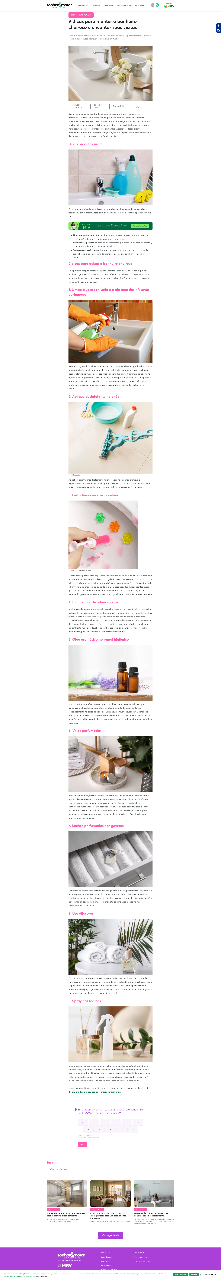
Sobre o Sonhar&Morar (142, 1257)
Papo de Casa (83, 5)
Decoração (96, 5)
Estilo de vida (108, 5)
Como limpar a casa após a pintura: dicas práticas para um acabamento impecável (108, 1215)
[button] (208, 1274)
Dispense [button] (194, 1274)
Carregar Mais (110, 1235)
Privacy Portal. (41, 1276)
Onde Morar (139, 5)
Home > (75, 15)
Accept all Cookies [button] (180, 1274)
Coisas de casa (59, 1169)
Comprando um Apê (124, 5)
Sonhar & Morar (59, 3)
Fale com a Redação (142, 1261)
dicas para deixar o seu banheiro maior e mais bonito (94, 1092)
